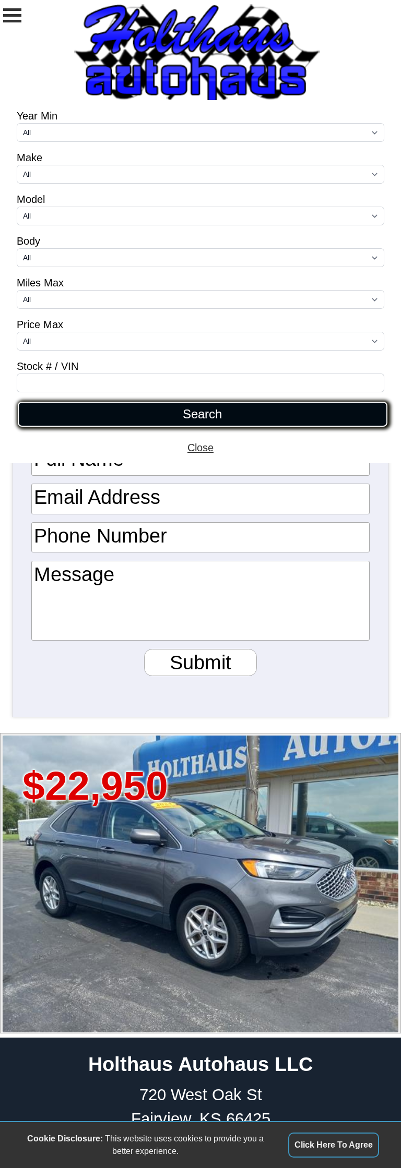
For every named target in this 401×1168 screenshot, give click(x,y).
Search (202, 414)
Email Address (97, 497)
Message (74, 574)
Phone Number (100, 535)
